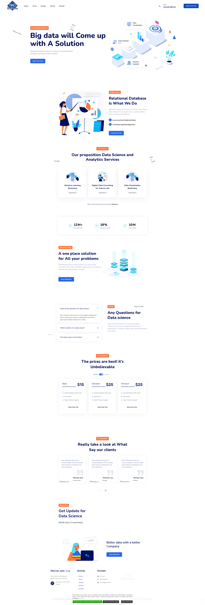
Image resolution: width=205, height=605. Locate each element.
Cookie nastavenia (127, 601)
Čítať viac (81, 598)
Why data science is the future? (71, 337)
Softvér (52, 6)
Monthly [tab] (96, 374)
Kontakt (61, 6)
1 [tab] (99, 490)
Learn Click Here (66, 279)
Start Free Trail (191, 6)
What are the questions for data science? (74, 309)
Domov (26, 6)
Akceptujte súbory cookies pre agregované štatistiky (87, 601)
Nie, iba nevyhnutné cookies (111, 601)
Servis (35, 6)
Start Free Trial (38, 61)
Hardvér (43, 6)
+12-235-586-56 (169, 7)
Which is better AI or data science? (72, 328)
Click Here (72, 193)
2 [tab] (102, 490)
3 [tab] (106, 490)
